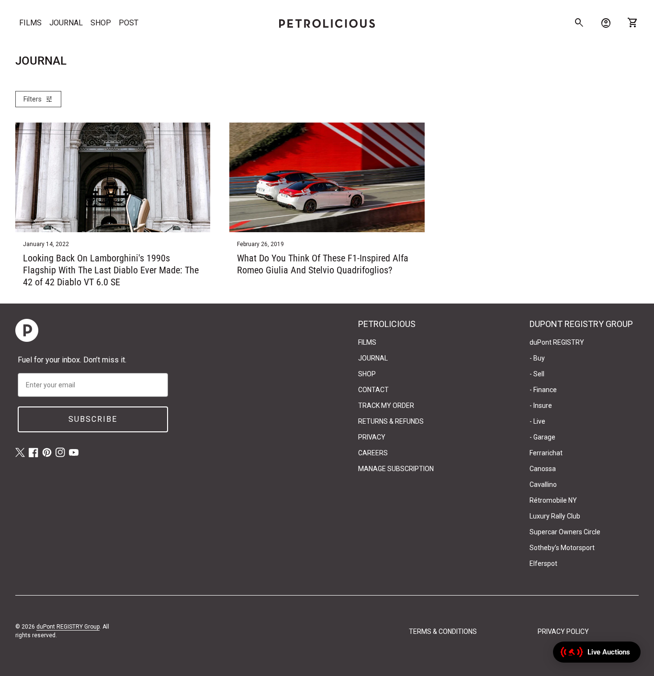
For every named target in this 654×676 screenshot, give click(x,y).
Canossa (543, 469)
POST (128, 22)
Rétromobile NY (553, 500)
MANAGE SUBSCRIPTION (396, 469)
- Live (537, 421)
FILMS (30, 22)
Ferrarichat (546, 453)
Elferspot (543, 563)
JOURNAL (66, 22)
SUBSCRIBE (92, 419)
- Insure (541, 405)
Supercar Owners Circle (565, 532)
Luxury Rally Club (555, 516)
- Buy (537, 358)
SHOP (100, 22)
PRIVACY (371, 437)
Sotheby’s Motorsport (562, 548)
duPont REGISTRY (557, 342)
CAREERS (373, 453)
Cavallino (543, 484)
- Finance (543, 390)
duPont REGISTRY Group (68, 626)
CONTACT (373, 390)
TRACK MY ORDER (386, 405)
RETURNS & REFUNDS (391, 421)
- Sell (537, 374)
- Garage (542, 437)
